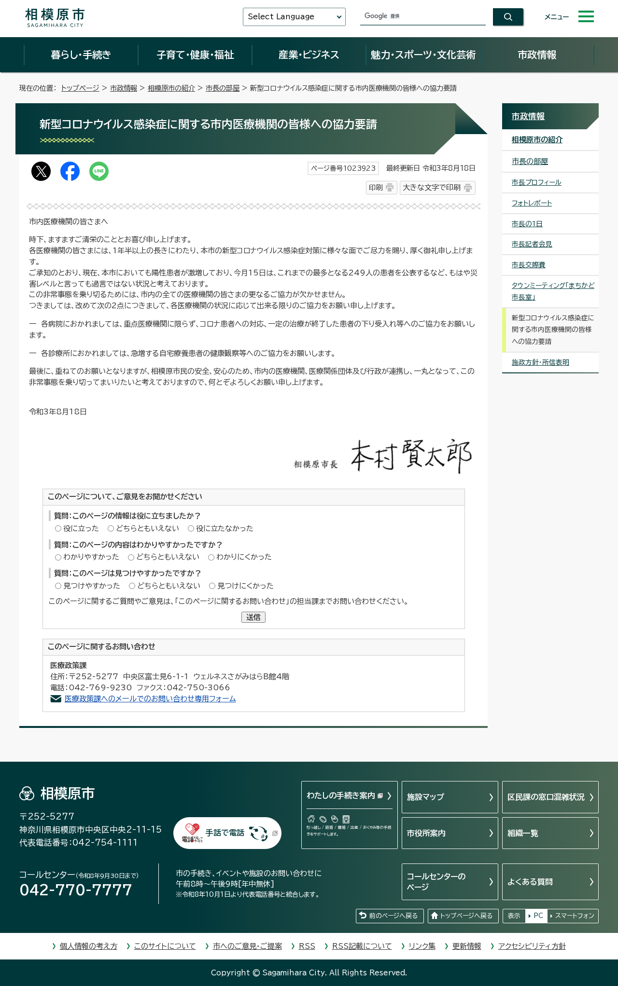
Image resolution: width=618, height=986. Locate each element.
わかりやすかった (91, 557)
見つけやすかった (91, 585)
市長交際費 (529, 264)
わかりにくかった (244, 557)
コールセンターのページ (436, 882)
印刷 (375, 187)
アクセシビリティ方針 (532, 946)
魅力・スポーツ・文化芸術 (423, 54)
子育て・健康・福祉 (195, 54)
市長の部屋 (222, 88)
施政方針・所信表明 (540, 362)
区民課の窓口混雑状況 (546, 797)
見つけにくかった (245, 585)
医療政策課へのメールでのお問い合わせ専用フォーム (150, 698)
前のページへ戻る (393, 916)
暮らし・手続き (81, 54)
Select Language (281, 16)
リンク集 (422, 946)
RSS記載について (362, 946)
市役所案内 (426, 833)
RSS (307, 946)
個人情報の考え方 (88, 946)
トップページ (80, 88)
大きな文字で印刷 (432, 187)
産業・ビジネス (309, 54)
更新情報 (466, 946)
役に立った (81, 528)
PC (538, 916)
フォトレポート (532, 203)
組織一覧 (522, 833)
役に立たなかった (224, 528)
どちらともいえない (147, 528)
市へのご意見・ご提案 (247, 946)
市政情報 (537, 54)
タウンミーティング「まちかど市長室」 (553, 291)
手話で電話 (225, 832)
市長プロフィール (537, 182)
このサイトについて (165, 946)
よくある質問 (530, 882)
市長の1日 (527, 223)
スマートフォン (574, 916)
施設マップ (425, 797)
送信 (253, 617)
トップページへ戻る (466, 916)
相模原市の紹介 (171, 88)
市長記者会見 (532, 244)
